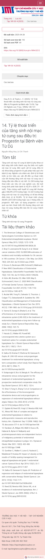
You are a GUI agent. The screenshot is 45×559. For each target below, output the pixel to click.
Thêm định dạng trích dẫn (16, 115)
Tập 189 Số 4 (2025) (15, 21)
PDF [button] (22, 29)
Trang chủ (8, 18)
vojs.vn (41, 557)
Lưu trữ (18, 18)
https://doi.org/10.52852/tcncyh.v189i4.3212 (22, 50)
